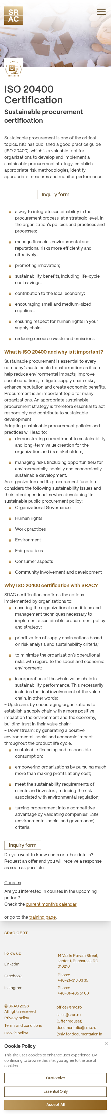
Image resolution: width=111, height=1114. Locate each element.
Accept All (55, 1105)
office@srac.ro (69, 1007)
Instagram (13, 988)
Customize (55, 1078)
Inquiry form (56, 195)
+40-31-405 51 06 (73, 993)
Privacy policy (16, 1018)
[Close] (106, 1043)
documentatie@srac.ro (76, 1028)
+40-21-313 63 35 (73, 980)
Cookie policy (16, 1033)
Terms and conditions (23, 1026)
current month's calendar (51, 905)
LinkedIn (11, 964)
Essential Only (55, 1092)
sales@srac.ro (69, 1015)
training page (42, 917)
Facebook (13, 976)
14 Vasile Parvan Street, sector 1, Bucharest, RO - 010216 (79, 961)
